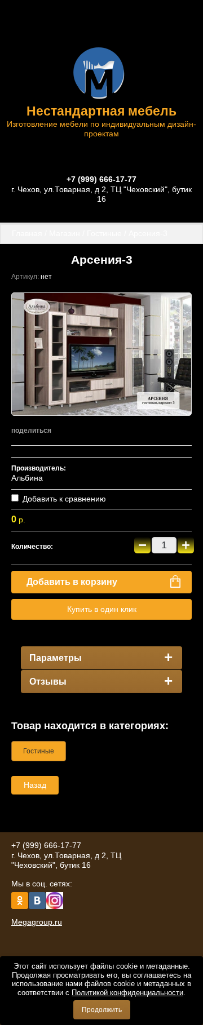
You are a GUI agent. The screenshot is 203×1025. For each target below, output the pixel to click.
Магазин (64, 233)
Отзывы (48, 681)
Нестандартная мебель (101, 111)
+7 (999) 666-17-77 (101, 179)
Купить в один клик (101, 609)
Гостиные (104, 233)
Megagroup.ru (36, 921)
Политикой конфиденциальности (127, 992)
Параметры (55, 658)
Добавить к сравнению (63, 498)
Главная (27, 233)
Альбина (27, 477)
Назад (35, 784)
